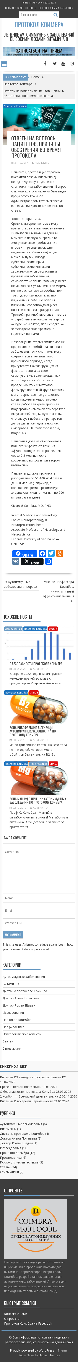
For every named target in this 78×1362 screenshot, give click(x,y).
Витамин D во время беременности (26, 1101)
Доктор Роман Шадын (19, 1005)
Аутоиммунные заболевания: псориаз (20, 584)
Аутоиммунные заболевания (24, 977)
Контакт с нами (14, 8)
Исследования (13, 628)
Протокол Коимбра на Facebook (56, 8)
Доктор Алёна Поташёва (21, 998)
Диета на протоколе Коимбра (25, 991)
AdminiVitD (42, 163)
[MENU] (4, 64)
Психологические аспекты (22, 1034)
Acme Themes (49, 1355)
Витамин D (11, 984)
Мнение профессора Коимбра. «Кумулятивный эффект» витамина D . (58, 591)
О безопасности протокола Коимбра (36, 663)
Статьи (53, 628)
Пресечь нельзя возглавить (20, 1087)
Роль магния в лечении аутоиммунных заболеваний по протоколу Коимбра (38, 800)
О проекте (31, 8)
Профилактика (38, 763)
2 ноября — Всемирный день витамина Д (30, 1096)
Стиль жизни (12, 1048)
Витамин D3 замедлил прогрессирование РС (33, 1077)
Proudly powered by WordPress (32, 1350)
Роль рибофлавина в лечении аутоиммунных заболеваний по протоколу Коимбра (33, 731)
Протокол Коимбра (39, 24)
